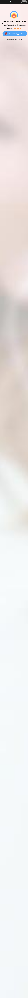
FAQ (20, 39)
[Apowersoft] (14, 1)
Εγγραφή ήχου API (11, 39)
